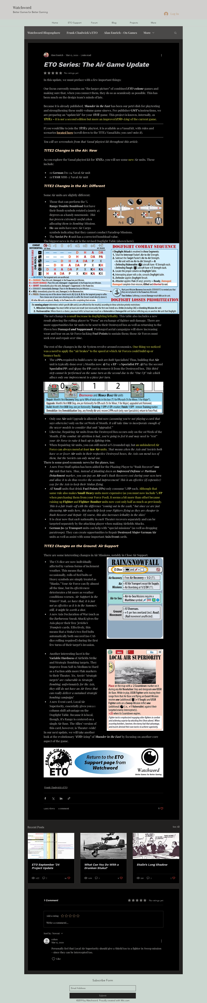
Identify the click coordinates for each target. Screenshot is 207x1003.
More (147, 32)
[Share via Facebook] (45, 798)
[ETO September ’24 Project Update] (51, 846)
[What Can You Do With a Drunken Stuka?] (103, 846)
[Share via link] (69, 798)
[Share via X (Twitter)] (53, 798)
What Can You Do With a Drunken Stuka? (101, 866)
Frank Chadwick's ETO (82, 32)
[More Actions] (161, 941)
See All (176, 826)
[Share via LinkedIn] (61, 798)
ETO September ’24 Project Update (45, 866)
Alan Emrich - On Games (120, 32)
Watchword (22, 7)
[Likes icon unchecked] (53, 959)
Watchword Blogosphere (43, 32)
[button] (175, 32)
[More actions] (161, 55)
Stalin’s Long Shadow (152, 864)
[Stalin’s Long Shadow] (156, 846)
